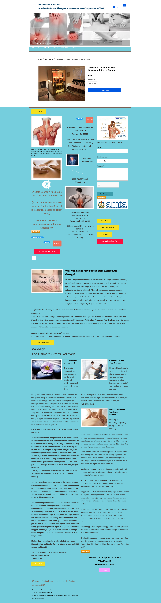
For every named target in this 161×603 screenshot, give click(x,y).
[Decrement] (90, 83)
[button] (124, 5)
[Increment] (95, 83)
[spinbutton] (92, 83)
